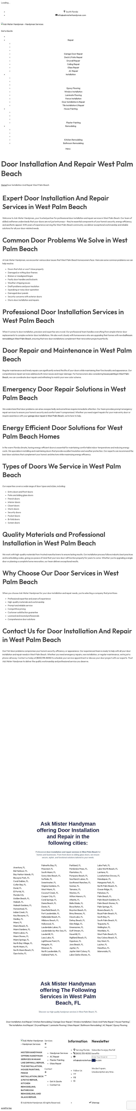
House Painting (122, 1021)
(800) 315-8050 (44, 658)
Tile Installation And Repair (21, 1025)
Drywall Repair (41, 1025)
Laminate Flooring (58, 1025)
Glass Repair (73, 1025)
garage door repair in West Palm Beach (46, 415)
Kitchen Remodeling (42, 1021)
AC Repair (107, 1025)
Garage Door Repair (62, 1021)
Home (4, 185)
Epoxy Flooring (120, 1025)
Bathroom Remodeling (91, 1025)
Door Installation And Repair (19, 1021)
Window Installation (82, 1021)
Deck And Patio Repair (103, 1021)
